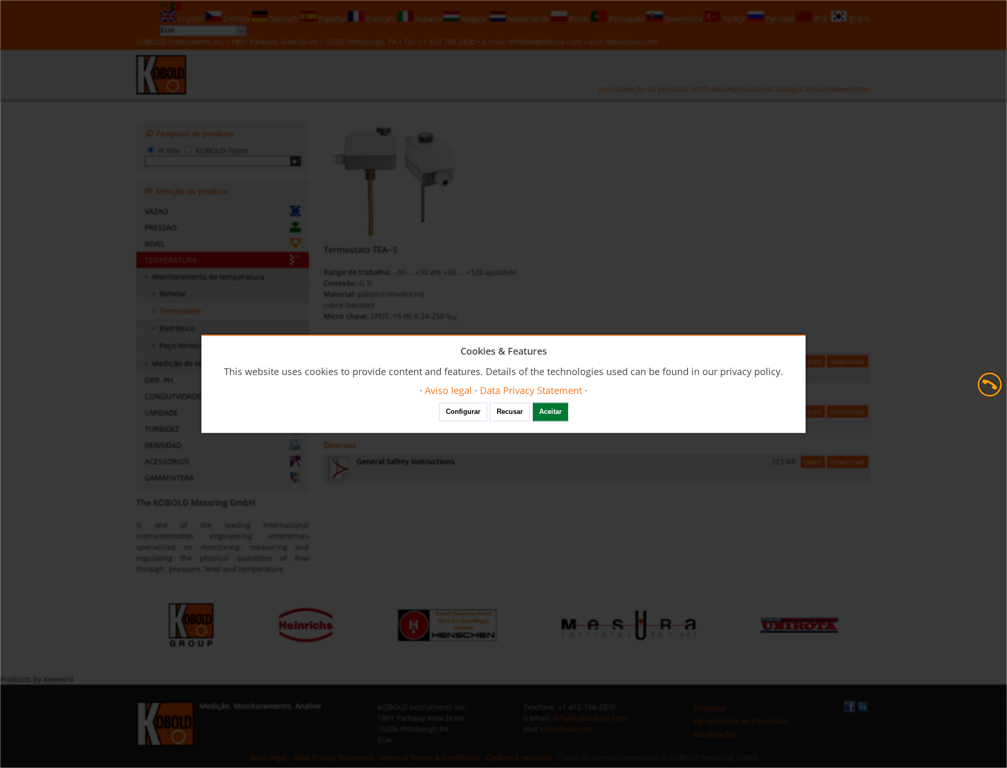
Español (332, 19)
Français (381, 19)
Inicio (608, 89)
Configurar (463, 412)
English (191, 19)
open (813, 361)
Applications (749, 89)
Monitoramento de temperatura (208, 277)
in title (169, 150)
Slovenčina (683, 19)
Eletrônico (177, 328)
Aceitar (550, 412)
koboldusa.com (631, 42)
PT (165, 5)
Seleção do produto (652, 89)
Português (627, 19)
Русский (780, 19)
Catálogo (786, 89)
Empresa (709, 708)
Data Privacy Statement (333, 757)
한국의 (859, 19)
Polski (579, 19)
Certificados (706, 89)
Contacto (816, 89)
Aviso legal (268, 757)
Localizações (715, 734)
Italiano (428, 19)
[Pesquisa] (295, 161)
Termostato (180, 311)
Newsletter (851, 89)
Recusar (510, 412)
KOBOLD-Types (222, 150)
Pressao (161, 227)
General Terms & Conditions (430, 757)
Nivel (155, 244)
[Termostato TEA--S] (398, 180)
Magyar (474, 19)
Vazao (156, 211)
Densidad (163, 445)
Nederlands (528, 19)
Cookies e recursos (519, 757)
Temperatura (171, 260)
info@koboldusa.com (545, 42)
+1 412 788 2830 (448, 42)
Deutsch (284, 19)
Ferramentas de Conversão (741, 721)
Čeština (236, 19)
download (847, 361)
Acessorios (167, 461)
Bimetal (172, 293)
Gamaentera (169, 478)
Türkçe (734, 19)
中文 (821, 19)
